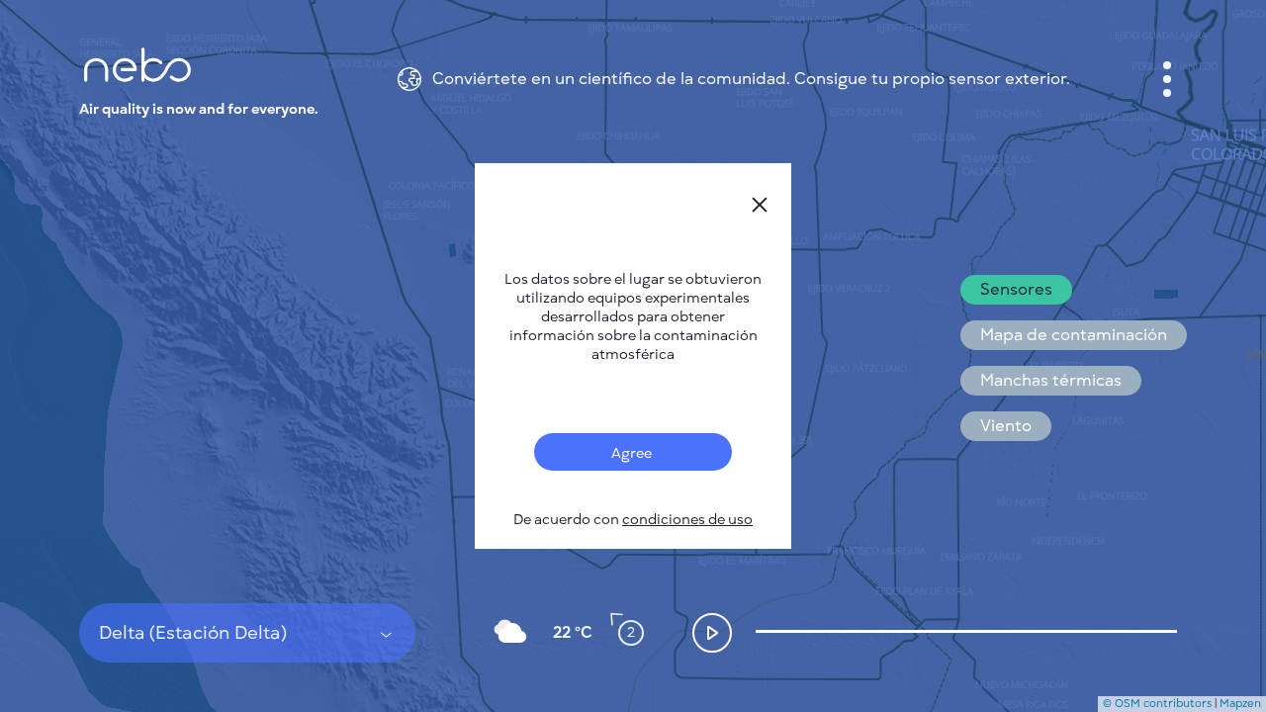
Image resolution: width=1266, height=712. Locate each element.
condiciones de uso (687, 519)
